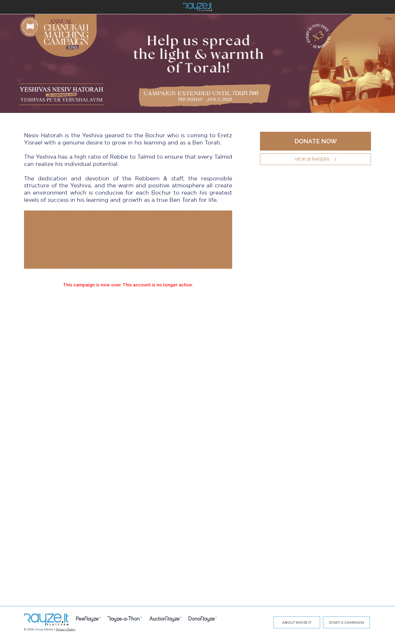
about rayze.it (296, 622)
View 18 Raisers (312, 159)
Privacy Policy (65, 629)
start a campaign (346, 622)
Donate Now (315, 141)
